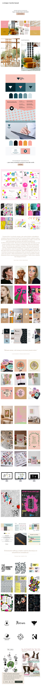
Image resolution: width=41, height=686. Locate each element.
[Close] (23, 673)
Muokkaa (6, 681)
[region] (13, 678)
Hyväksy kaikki (18, 681)
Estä (12, 681)
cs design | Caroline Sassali (10, 3)
